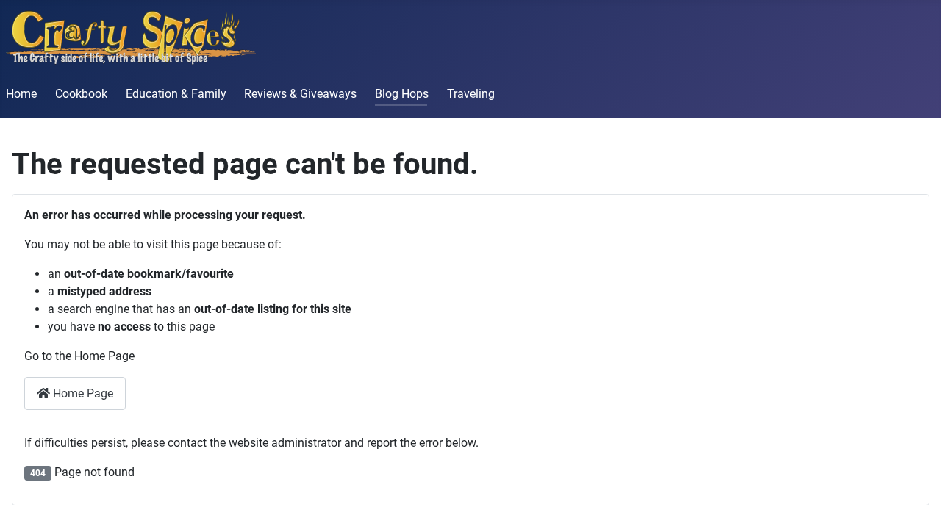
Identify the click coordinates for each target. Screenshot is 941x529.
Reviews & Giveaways (300, 94)
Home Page (81, 393)
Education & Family (176, 94)
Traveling (471, 94)
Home (21, 94)
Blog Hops (402, 94)
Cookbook (81, 94)
